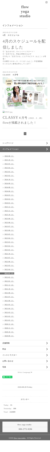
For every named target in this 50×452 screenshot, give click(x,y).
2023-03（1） (9, 242)
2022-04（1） (9, 269)
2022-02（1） (9, 277)
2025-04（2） (9, 168)
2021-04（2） (9, 308)
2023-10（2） (9, 215)
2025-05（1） (9, 164)
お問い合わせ (7, 361)
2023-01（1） (9, 250)
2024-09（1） (9, 183)
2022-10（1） (9, 254)
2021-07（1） (9, 297)
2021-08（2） (9, 293)
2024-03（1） (9, 195)
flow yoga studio (25, 11)
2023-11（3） (9, 211)
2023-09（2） (9, 219)
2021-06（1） (9, 301)
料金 (4, 349)
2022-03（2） (9, 273)
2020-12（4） (9, 324)
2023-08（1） (9, 222)
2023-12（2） (9, 207)
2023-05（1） (9, 234)
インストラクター (9, 355)
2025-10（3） (9, 160)
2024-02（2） (9, 199)
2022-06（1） (9, 262)
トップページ (7, 143)
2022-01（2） (9, 281)
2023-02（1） (9, 246)
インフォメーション (10, 149)
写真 (4, 367)
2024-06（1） (9, 191)
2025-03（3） (9, 172)
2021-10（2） (9, 289)
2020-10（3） (9, 332)
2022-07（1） (9, 258)
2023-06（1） (9, 230)
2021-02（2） (9, 316)
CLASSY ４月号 (10, 75)
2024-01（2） (9, 203)
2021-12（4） (9, 285)
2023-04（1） (9, 238)
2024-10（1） (9, 179)
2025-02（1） (9, 176)
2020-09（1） (9, 336)
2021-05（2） (9, 305)
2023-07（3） (9, 226)
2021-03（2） (9, 312)
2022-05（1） (9, 265)
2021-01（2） (9, 320)
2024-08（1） (9, 187)
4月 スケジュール (11, 35)
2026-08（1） (9, 156)
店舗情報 (6, 343)
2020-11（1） (9, 328)
